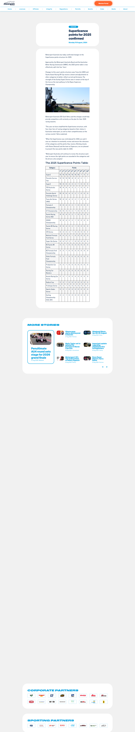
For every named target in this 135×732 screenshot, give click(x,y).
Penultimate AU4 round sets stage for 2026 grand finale (41, 353)
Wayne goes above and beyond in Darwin (72, 333)
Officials (36, 9)
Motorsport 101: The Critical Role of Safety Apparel (72, 358)
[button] (73, 27)
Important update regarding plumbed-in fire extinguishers (99, 345)
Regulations (64, 9)
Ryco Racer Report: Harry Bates (97, 358)
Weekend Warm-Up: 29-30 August (99, 332)
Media (114, 9)
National (41, 360)
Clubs (102, 9)
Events (90, 9)
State (100, 335)
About (125, 9)
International (75, 350)
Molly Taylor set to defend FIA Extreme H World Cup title (72, 345)
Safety (101, 350)
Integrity (49, 9)
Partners (74, 336)
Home (10, 9)
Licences (22, 9)
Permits (78, 9)
